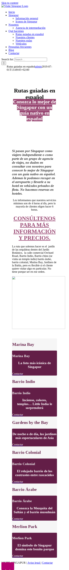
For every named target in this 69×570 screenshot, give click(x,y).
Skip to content (9, 2)
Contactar (47, 562)
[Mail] (12, 566)
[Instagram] (8, 566)
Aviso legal (34, 562)
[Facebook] (3, 566)
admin (38, 66)
